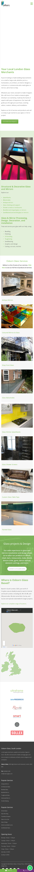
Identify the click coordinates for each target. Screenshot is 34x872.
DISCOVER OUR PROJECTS (10, 121)
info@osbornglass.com (6, 773)
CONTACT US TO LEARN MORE (17, 569)
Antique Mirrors (7, 300)
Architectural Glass (5, 786)
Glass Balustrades (8, 398)
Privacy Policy (20, 864)
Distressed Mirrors (5, 798)
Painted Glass (7, 530)
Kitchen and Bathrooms (7, 825)
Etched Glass (4, 811)
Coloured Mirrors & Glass (11, 333)
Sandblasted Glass (5, 828)
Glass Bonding (4, 813)
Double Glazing (5, 801)
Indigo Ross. (4, 866)
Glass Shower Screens (9, 464)
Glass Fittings (4, 822)
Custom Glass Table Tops (10, 497)
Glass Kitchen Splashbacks (11, 432)
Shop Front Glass (8, 365)
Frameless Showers (5, 816)
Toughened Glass (5, 795)
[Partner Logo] (17, 691)
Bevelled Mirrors (5, 792)
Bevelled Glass (4, 789)
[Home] (5, 3)
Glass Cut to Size (5, 819)
